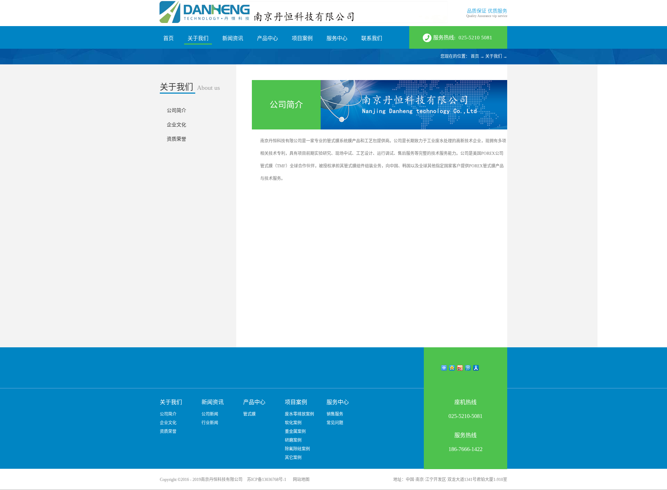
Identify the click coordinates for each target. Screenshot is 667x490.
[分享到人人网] (476, 368)
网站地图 (300, 479)
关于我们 (493, 56)
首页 (168, 38)
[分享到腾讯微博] (468, 368)
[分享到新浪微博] (460, 368)
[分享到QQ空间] (452, 368)
